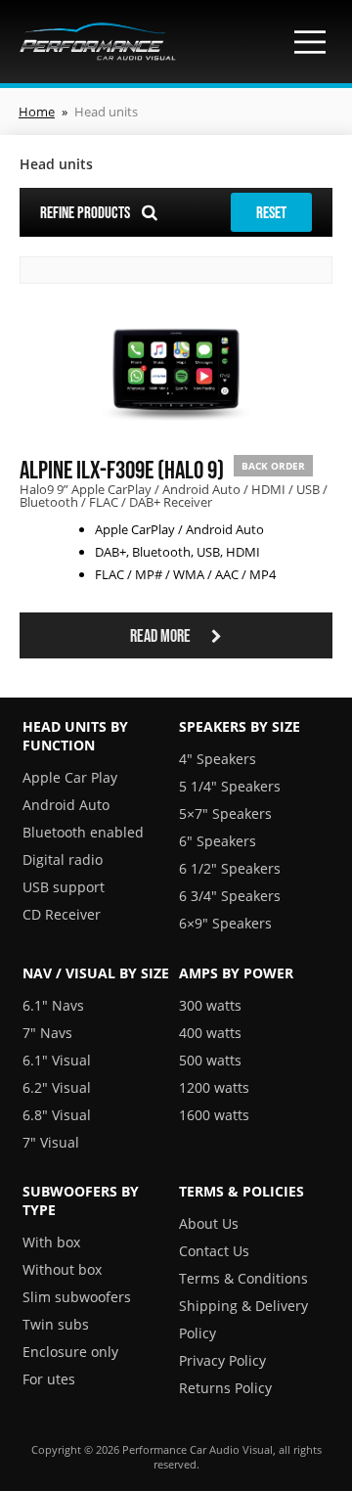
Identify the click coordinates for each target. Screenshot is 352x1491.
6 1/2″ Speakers (230, 868)
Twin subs (55, 1324)
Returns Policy (225, 1387)
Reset (271, 212)
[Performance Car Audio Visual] (98, 42)
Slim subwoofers (76, 1297)
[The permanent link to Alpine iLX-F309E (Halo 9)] (176, 431)
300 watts (210, 1005)
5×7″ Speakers (225, 813)
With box (51, 1242)
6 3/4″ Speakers (230, 895)
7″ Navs (47, 1032)
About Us (209, 1223)
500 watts (210, 1060)
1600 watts (214, 1115)
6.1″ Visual (56, 1060)
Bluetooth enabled (83, 832)
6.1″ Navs (53, 1005)
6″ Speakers (217, 841)
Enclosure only (70, 1351)
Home (37, 111)
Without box (62, 1269)
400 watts (210, 1032)
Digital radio (62, 859)
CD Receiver (61, 914)
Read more (162, 636)
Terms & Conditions (243, 1278)
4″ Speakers (217, 758)
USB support (63, 887)
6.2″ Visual (56, 1087)
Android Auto (66, 804)
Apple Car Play (69, 777)
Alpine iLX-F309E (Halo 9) (122, 469)
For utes (48, 1379)
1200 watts (214, 1087)
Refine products (86, 212)
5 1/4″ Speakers (230, 786)
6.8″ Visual (56, 1115)
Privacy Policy (222, 1360)
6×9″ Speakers (225, 923)
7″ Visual (50, 1142)
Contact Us (214, 1251)
